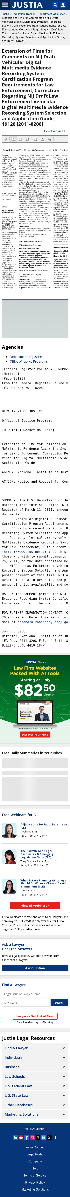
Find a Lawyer (14, 984)
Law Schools (15, 1076)
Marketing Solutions (21, 1114)
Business (12, 1066)
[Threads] (38, 1137)
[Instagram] (32, 1137)
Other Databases (19, 1105)
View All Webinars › (35, 905)
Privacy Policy (35, 1182)
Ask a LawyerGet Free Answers (17, 946)
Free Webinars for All (20, 815)
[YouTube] (21, 1137)
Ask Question (35, 968)
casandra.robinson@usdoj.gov (44, 622)
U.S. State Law (16, 1095)
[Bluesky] (43, 1137)
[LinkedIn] (15, 1137)
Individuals (14, 1057)
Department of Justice (26, 357)
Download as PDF (55, 131)
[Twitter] (49, 1137)
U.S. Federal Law (18, 1086)
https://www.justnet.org (26, 552)
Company (35, 1161)
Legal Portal (35, 1154)
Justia (5, 13)
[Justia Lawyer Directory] (54, 1137)
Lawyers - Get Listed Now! (35, 1016)
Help (35, 1168)
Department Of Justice (51, 13)
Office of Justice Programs (29, 361)
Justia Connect (35, 1147)
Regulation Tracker (23, 13)
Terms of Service (35, 1175)
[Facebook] (26, 1137)
